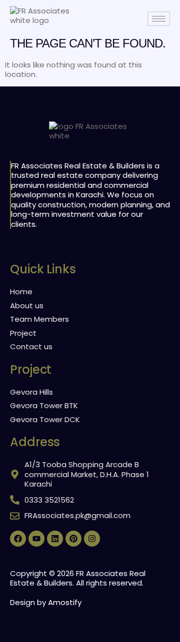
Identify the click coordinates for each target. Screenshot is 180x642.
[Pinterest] (74, 539)
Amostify (65, 602)
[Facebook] (18, 539)
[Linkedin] (55, 539)
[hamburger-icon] (159, 18)
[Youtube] (36, 539)
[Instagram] (92, 539)
